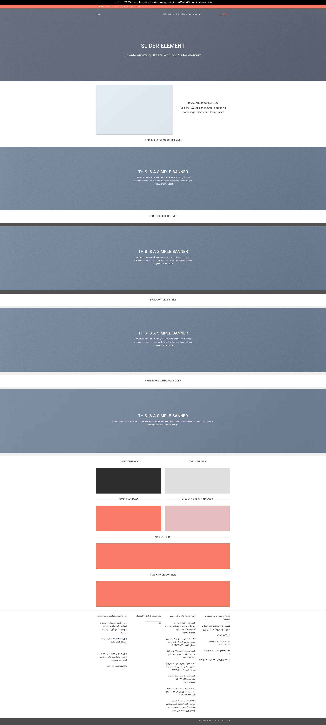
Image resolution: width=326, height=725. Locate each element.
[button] (99, 14)
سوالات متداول (128, 6)
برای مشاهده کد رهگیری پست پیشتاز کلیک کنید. (114, 640)
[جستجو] (200, 14)
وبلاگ (138, 6)
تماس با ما (108, 6)
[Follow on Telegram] (97, 6)
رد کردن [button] (117, 2)
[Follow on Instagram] (102, 6)
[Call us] (100, 6)
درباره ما (117, 6)
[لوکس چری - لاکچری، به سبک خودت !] (217, 14)
